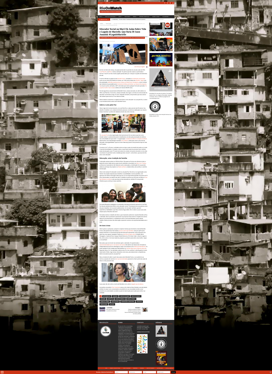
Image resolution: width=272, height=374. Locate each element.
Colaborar (165, 16)
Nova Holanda (115, 301)
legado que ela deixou (137, 284)
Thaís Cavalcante (105, 41)
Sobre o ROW (155, 16)
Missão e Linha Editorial (115, 368)
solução (112, 304)
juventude (110, 298)
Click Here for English (139, 66)
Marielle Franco (121, 78)
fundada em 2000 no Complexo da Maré (136, 139)
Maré (110, 72)
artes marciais (106, 296)
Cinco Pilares (124, 140)
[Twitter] (170, 3)
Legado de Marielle (120, 298)
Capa (100, 16)
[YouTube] (173, 3)
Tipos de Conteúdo (110, 16)
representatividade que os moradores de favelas (112, 245)
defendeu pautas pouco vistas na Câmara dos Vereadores (123, 82)
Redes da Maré (122, 167)
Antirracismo (160, 368)
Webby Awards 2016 (154, 116)
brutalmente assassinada (138, 78)
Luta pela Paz (104, 135)
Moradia (142, 368)
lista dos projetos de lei (129, 234)
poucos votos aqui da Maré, (126, 230)
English (100, 3)
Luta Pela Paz (103, 72)
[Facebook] (164, 3)
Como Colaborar (126, 368)
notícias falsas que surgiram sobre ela (136, 248)
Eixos (120, 16)
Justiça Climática (169, 368)
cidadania (115, 296)
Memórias (135, 368)
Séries (134, 16)
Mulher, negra (140, 80)
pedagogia (139, 301)
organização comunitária (127, 301)
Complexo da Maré (124, 296)
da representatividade (121, 259)
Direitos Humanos (136, 296)
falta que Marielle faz (140, 246)
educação (103, 298)
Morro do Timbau (141, 163)
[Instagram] (167, 3)
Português (107, 3)
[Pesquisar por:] (165, 19)
